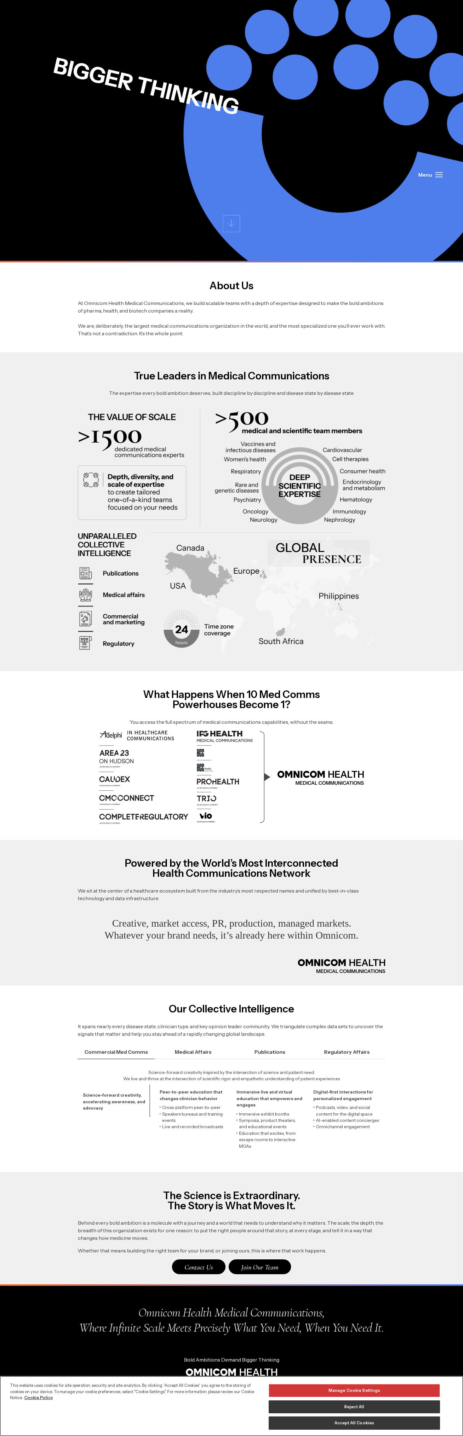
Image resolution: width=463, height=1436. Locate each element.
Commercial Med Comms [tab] (116, 1052)
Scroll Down (231, 223)
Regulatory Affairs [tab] (347, 1052)
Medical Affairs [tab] (193, 1052)
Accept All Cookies (354, 1422)
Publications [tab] (269, 1052)
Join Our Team (259, 1267)
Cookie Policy (38, 1397)
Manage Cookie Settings (354, 1390)
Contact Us (199, 1267)
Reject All (354, 1406)
